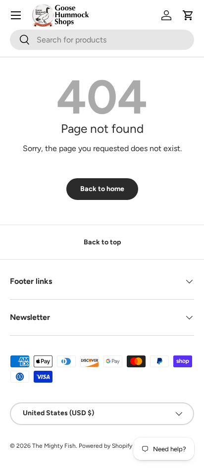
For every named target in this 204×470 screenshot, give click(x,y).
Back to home (102, 189)
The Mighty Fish (54, 445)
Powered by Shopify (105, 445)
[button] (188, 15)
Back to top (102, 242)
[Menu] (16, 15)
